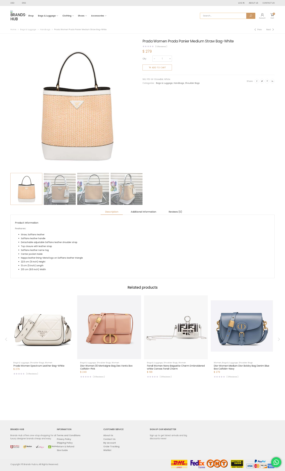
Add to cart (159, 67)
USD (12, 2)
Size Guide (62, 450)
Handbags (45, 29)
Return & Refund (65, 446)
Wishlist (107, 450)
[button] (42, 356)
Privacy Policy (64, 439)
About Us (108, 435)
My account (109, 442)
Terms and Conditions (68, 435)
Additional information (143, 211)
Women (48, 362)
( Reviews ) (161, 46)
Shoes (81, 15)
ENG (24, 2)
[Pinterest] (267, 81)
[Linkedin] (272, 81)
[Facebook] (257, 81)
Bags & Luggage (47, 15)
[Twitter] (262, 81)
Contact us (268, 2)
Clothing (66, 15)
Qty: (144, 58)
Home (13, 29)
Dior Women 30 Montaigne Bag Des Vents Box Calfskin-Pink (106, 367)
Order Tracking (111, 446)
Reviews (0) (175, 211)
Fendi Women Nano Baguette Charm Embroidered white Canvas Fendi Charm (176, 367)
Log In (241, 2)
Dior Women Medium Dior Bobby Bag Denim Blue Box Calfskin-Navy (241, 367)
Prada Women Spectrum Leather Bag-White (38, 365)
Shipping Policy (65, 442)
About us (253, 2)
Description (111, 211)
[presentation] (10, 105)
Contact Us (109, 439)
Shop (31, 15)
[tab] (112, 212)
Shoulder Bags (192, 83)
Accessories (97, 15)
